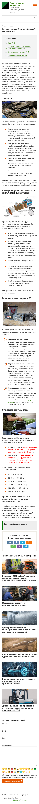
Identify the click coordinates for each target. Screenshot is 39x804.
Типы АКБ (11, 43)
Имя (4, 724)
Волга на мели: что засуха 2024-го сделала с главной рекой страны (19, 655)
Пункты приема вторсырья (17, 4)
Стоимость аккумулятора (17, 55)
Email (4, 731)
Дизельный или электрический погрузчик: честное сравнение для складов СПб (18, 708)
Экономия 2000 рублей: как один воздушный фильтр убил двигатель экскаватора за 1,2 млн (19, 578)
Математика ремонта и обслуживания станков (14, 604)
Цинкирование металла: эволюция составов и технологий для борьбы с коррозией (19, 629)
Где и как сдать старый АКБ (18, 52)
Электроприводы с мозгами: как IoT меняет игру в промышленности (18, 681)
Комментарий (7, 745)
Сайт (4, 738)
